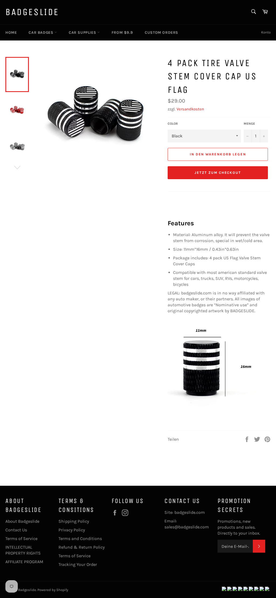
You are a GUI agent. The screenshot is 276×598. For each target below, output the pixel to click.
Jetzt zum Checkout (218, 173)
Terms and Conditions (80, 538)
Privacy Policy (71, 529)
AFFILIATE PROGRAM (24, 561)
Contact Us (16, 529)
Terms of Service (21, 538)
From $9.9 (122, 32)
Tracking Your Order (77, 564)
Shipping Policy (73, 521)
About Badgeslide (22, 521)
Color (173, 123)
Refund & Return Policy (81, 547)
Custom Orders (161, 32)
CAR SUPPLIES (83, 32)
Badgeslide (32, 12)
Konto (266, 32)
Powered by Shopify (52, 590)
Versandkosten (190, 109)
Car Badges (41, 32)
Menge (249, 123)
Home (11, 32)
